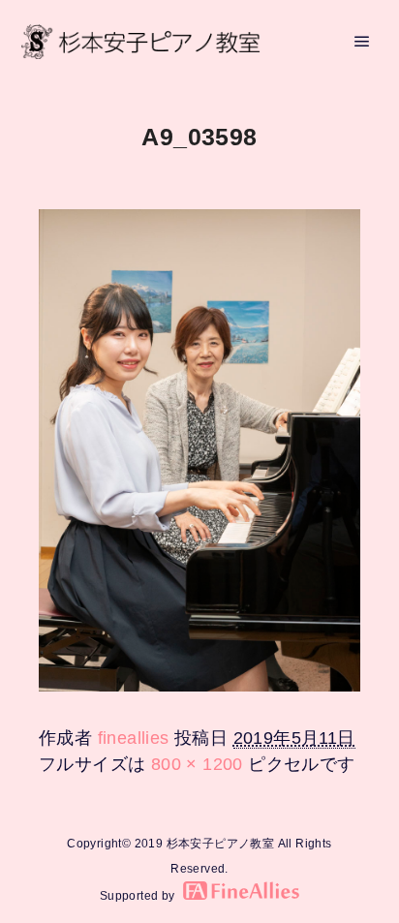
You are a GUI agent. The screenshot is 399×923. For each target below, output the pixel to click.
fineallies (133, 738)
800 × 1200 (197, 764)
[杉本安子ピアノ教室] (140, 41)
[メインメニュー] (362, 41)
